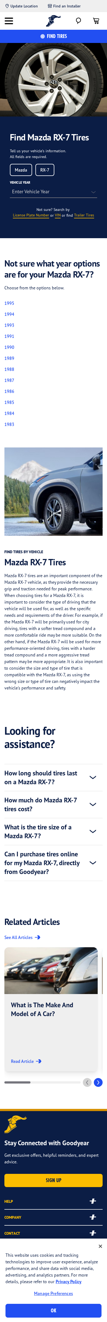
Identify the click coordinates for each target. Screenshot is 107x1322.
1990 (9, 347)
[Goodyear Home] (53, 21)
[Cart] (96, 21)
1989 (9, 358)
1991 (9, 336)
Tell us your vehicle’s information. (38, 150)
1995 (9, 303)
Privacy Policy (68, 1281)
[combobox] (21, 170)
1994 (9, 314)
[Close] (100, 1246)
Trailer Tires (84, 215)
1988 (9, 369)
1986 (9, 391)
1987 (9, 380)
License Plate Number (31, 215)
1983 (9, 424)
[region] (53, 1280)
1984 (9, 413)
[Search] (78, 21)
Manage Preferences (53, 1293)
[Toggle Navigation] (8, 21)
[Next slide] (98, 1082)
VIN (58, 215)
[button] (51, 1009)
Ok (53, 1310)
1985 (9, 402)
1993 (9, 325)
